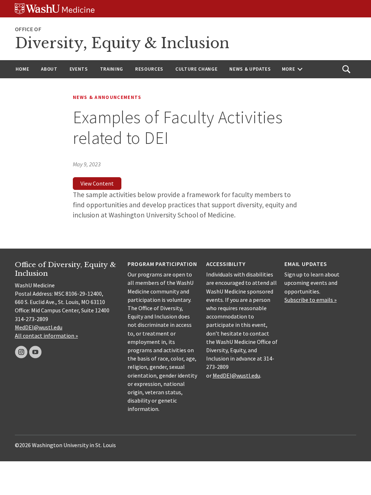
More (288, 69)
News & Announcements (107, 97)
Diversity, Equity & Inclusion (122, 43)
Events (79, 69)
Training (111, 69)
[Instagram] (21, 352)
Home (22, 69)
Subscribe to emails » (310, 299)
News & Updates (250, 69)
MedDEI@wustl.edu (38, 327)
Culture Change (196, 69)
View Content (97, 183)
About (49, 69)
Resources (149, 69)
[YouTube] (35, 352)
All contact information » (46, 335)
